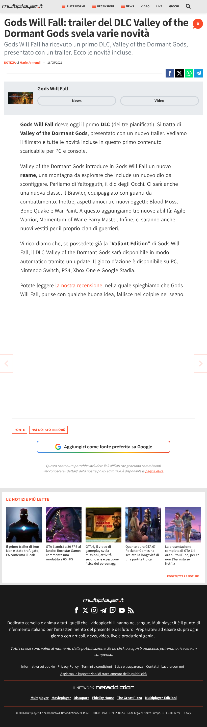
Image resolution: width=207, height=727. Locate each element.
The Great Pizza (129, 697)
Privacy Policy (68, 666)
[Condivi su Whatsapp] (189, 73)
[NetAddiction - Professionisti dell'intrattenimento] (115, 688)
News (77, 100)
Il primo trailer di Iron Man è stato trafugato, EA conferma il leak (22, 550)
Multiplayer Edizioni (161, 697)
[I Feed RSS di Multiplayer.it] (131, 610)
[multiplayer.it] (103, 600)
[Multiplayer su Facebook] (76, 610)
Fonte (19, 429)
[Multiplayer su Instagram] (94, 610)
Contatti (152, 666)
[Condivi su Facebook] (170, 73)
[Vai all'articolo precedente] (200, 363)
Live (159, 6)
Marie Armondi (30, 62)
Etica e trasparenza (129, 666)
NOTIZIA (10, 62)
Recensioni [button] (105, 6)
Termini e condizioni (97, 666)
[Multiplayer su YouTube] (122, 610)
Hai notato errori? (48, 429)
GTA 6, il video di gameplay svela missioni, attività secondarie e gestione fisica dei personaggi (102, 555)
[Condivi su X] (179, 73)
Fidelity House (103, 697)
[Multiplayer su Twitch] (113, 610)
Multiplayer (40, 697)
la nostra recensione (78, 285)
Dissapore (81, 697)
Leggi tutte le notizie (182, 576)
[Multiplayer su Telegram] (103, 610)
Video (145, 6)
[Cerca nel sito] (188, 6)
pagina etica (154, 471)
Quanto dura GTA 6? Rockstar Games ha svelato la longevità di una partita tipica (142, 552)
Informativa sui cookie (38, 666)
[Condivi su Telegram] (198, 73)
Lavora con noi (172, 666)
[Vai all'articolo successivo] (6, 363)
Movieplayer (61, 697)
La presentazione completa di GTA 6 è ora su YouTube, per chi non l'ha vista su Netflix (182, 555)
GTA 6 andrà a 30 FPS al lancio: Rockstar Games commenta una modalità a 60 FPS (63, 552)
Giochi (174, 6)
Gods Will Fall (52, 88)
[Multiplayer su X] (85, 610)
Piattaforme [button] (76, 6)
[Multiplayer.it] (22, 6)
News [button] (130, 6)
